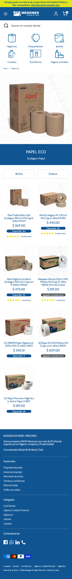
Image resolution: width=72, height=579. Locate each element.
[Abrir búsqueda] (6, 25)
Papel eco (15, 68)
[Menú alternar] (5, 13)
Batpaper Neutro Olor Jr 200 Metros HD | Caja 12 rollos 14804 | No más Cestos (53, 282)
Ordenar (53, 173)
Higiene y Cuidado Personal (16, 510)
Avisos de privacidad (12, 472)
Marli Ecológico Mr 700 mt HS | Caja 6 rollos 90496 (53, 217)
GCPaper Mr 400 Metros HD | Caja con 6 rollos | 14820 (53, 344)
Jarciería (7, 519)
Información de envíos (13, 476)
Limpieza (7, 523)
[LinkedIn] (17, 542)
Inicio (5, 68)
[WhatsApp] (11, 542)
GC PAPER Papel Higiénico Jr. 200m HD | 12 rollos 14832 (19, 344)
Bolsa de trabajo (10, 485)
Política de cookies (11, 490)
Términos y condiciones (14, 481)
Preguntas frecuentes (13, 467)
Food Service (9, 506)
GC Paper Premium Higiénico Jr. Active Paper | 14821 (19, 400)
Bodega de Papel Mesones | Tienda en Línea (42, 570)
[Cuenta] (55, 11)
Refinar (19, 173)
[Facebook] (5, 542)
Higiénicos (8, 515)
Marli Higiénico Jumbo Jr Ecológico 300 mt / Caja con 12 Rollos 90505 (19, 282)
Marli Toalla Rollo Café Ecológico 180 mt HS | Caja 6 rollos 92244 (19, 218)
